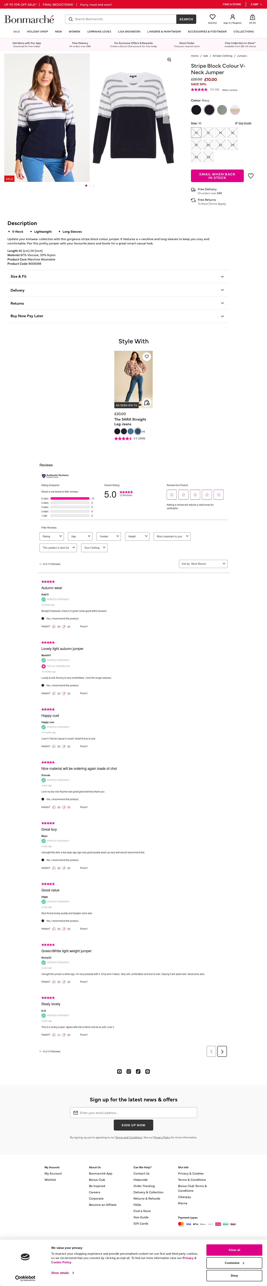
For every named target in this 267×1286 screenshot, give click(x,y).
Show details (60, 1272)
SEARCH (186, 19)
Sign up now (133, 1125)
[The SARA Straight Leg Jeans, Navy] (124, 431)
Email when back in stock (217, 175)
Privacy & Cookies (191, 1173)
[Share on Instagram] (128, 1071)
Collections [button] (244, 31)
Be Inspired (97, 1186)
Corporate (96, 1198)
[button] (257, 4)
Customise (232, 1262)
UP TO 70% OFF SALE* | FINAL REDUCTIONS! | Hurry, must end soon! (58, 4)
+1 (143, 431)
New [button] (58, 31)
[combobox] (121, 19)
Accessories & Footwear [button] (207, 31)
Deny (234, 1275)
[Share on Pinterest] (147, 1071)
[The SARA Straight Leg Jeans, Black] (117, 431)
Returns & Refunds (147, 1198)
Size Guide (244, 123)
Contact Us (142, 1173)
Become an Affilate (102, 1204)
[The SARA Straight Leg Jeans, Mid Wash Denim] (137, 431)
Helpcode (141, 1179)
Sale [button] (16, 31)
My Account (53, 1173)
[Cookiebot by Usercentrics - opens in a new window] (25, 1278)
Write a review (229, 90)
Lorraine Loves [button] (99, 31)
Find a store (232, 4)
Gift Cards (141, 1223)
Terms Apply (217, 204)
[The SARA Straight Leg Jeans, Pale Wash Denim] (131, 431)
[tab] (86, 186)
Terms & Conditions (192, 1179)
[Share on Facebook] (119, 1071)
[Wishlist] (146, 356)
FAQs (137, 1204)
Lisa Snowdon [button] (129, 31)
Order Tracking (144, 1186)
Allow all (234, 1250)
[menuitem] (257, 4)
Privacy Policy (161, 1137)
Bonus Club (97, 1179)
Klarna (182, 1203)
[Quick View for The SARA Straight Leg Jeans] (146, 402)
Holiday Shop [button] (37, 31)
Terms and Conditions (128, 1137)
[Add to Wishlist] (250, 176)
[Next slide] (169, 117)
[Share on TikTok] (138, 1071)
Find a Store (142, 1211)
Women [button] (74, 31)
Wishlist (50, 1179)
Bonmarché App (100, 1173)
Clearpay (184, 1196)
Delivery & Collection (148, 1192)
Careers (94, 1192)
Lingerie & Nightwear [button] (164, 31)
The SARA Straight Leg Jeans (130, 421)
